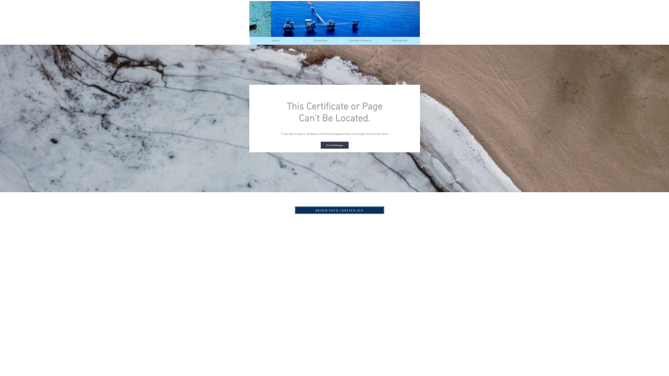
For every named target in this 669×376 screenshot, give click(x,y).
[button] (335, 145)
